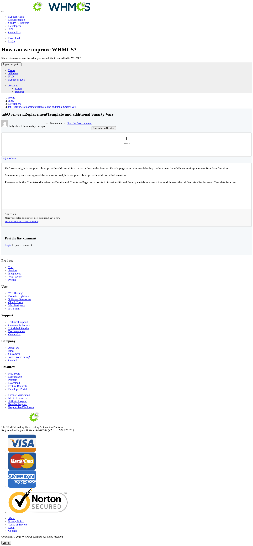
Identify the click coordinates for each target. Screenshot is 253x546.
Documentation (16, 19)
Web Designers (16, 305)
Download (14, 38)
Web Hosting (15, 293)
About (11, 518)
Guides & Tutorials (18, 22)
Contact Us (14, 32)
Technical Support (18, 322)
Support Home (16, 16)
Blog (11, 350)
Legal (11, 527)
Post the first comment (79, 123)
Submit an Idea (16, 79)
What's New (15, 276)
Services (12, 270)
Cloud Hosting (16, 302)
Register (19, 91)
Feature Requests (17, 386)
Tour (10, 267)
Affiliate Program (17, 401)
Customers (14, 353)
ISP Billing (14, 308)
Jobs (19, 357)
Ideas (11, 100)
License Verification (19, 394)
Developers (14, 25)
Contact (12, 360)
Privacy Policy (16, 521)
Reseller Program (17, 404)
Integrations (14, 273)
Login (11, 41)
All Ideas (13, 73)
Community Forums (19, 325)
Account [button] (13, 85)
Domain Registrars (18, 296)
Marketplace (15, 376)
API (10, 29)
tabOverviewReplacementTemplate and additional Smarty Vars (42, 106)
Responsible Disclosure (21, 407)
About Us (13, 347)
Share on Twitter (30, 221)
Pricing (12, 279)
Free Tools (14, 373)
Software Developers (19, 299)
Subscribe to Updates (103, 128)
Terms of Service (17, 524)
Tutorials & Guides (18, 328)
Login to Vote (8, 158)
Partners (12, 379)
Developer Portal (17, 389)
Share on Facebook (14, 221)
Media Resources (17, 398)
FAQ (11, 76)
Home (11, 70)
